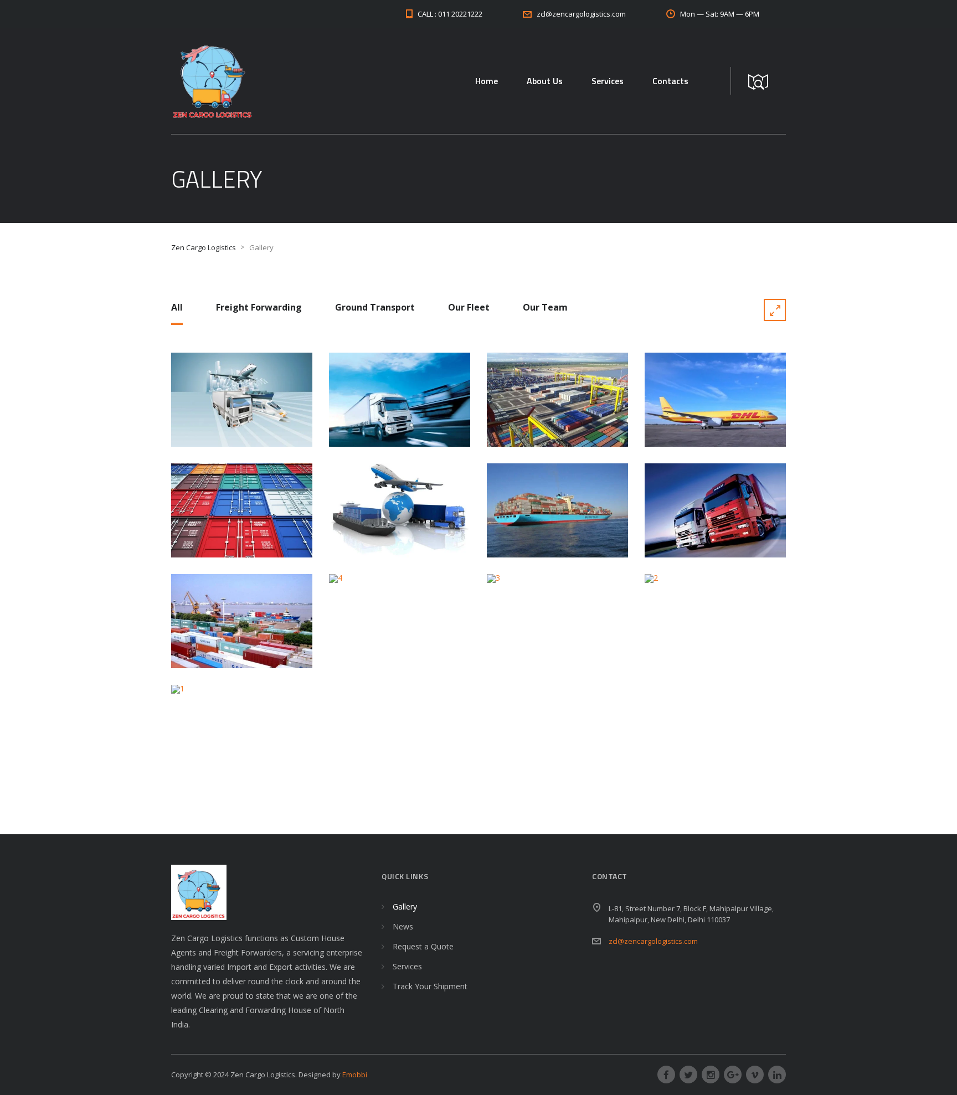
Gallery (405, 906)
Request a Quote (423, 946)
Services (607, 80)
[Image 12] (399, 400)
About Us (545, 80)
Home (486, 80)
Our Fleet (469, 307)
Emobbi (354, 1074)
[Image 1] (241, 732)
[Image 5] (241, 621)
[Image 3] (557, 621)
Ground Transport (375, 307)
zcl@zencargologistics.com (653, 941)
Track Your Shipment (430, 986)
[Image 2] (715, 621)
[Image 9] (241, 510)
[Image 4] (399, 621)
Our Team (545, 307)
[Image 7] (557, 510)
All (177, 307)
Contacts (670, 80)
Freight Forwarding (259, 307)
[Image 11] (557, 400)
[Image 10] (715, 400)
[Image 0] (241, 400)
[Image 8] (399, 510)
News (403, 926)
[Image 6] (715, 510)
